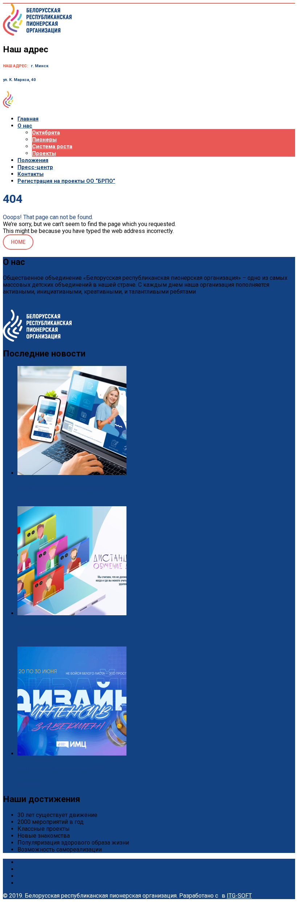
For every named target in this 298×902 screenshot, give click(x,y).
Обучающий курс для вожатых (48, 628)
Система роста (52, 146)
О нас (24, 125)
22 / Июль (31, 643)
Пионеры (44, 139)
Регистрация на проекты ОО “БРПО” (66, 181)
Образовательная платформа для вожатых (60, 488)
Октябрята (46, 132)
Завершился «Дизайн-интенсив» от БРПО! (60, 768)
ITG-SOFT (239, 895)
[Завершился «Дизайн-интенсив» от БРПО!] (71, 753)
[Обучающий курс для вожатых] (71, 613)
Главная (28, 119)
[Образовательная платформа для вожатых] (71, 473)
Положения (32, 160)
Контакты (30, 174)
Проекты (44, 153)
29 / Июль (31, 502)
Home (18, 242)
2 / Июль (29, 783)
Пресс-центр (35, 167)
